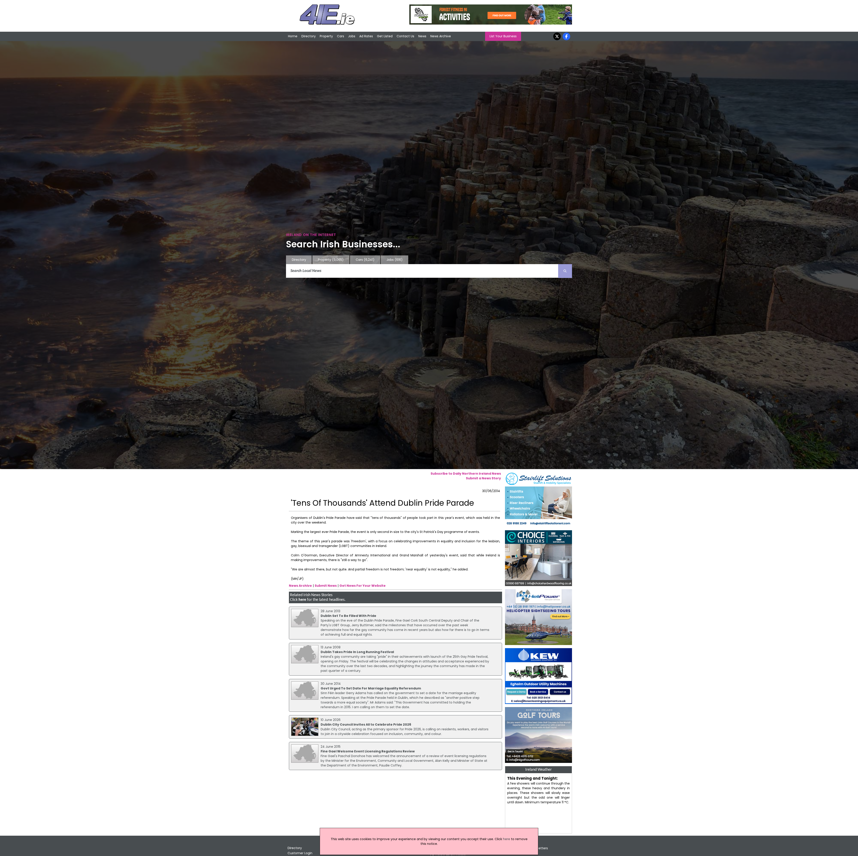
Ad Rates (366, 36)
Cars (340, 36)
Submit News (326, 585)
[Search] (565, 271)
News (422, 36)
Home (292, 36)
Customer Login (300, 853)
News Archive (440, 36)
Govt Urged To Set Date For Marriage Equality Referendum (371, 688)
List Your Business (503, 36)
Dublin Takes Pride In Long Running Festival (357, 652)
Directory (308, 36)
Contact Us (405, 36)
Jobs (351, 36)
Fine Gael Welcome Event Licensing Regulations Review (368, 751)
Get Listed (385, 36)
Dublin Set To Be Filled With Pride (348, 616)
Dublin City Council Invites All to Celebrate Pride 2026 (366, 724)
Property (326, 36)
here (302, 600)
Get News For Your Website (362, 585)
